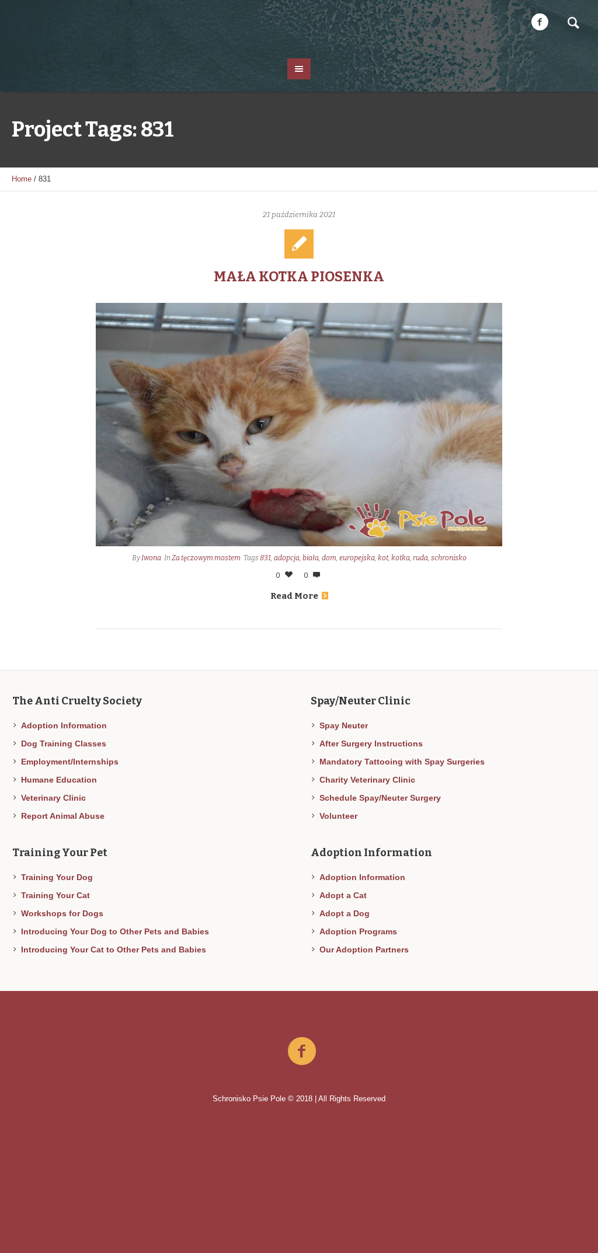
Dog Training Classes (63, 743)
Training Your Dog (57, 877)
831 (265, 558)
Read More (294, 596)
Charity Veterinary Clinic (367, 779)
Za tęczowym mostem (206, 558)
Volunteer (338, 816)
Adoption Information (64, 725)
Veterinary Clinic (53, 797)
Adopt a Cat (343, 895)
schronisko (449, 558)
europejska (357, 558)
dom (329, 558)
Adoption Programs (358, 931)
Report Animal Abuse (63, 816)
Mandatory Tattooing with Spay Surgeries (402, 761)
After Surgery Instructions (371, 743)
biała (311, 558)
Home (22, 178)
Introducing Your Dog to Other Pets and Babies (115, 931)
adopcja (287, 558)
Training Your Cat (55, 895)
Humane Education (59, 779)
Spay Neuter (343, 725)
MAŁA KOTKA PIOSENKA (299, 276)
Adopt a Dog (344, 913)
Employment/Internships (70, 761)
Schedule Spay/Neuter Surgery (380, 797)
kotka (400, 558)
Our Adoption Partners (364, 949)
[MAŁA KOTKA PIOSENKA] (299, 424)
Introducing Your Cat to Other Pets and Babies (113, 949)
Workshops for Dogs (62, 913)
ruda (420, 558)
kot (383, 558)
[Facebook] (539, 22)
